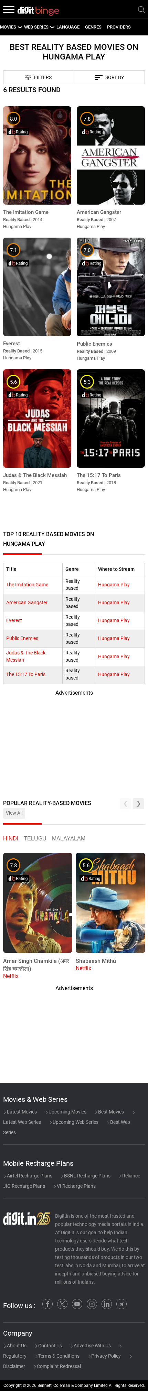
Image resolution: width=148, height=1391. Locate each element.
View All (14, 813)
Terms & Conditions (58, 1356)
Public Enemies (22, 638)
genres (93, 27)
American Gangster (26, 603)
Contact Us (49, 1345)
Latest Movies (21, 1112)
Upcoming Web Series (75, 1122)
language (68, 27)
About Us (16, 1345)
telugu (35, 838)
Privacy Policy (105, 1356)
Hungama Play (114, 585)
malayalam (68, 838)
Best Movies (110, 1112)
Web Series (36, 27)
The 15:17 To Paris (25, 674)
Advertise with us (92, 1345)
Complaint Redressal (58, 1366)
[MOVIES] (19, 27)
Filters (43, 77)
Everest (14, 620)
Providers (119, 27)
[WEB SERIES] (52, 27)
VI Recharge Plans (76, 1186)
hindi (10, 838)
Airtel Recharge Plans (29, 1175)
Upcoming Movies (66, 1112)
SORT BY (114, 77)
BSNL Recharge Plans (86, 1175)
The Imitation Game (27, 585)
